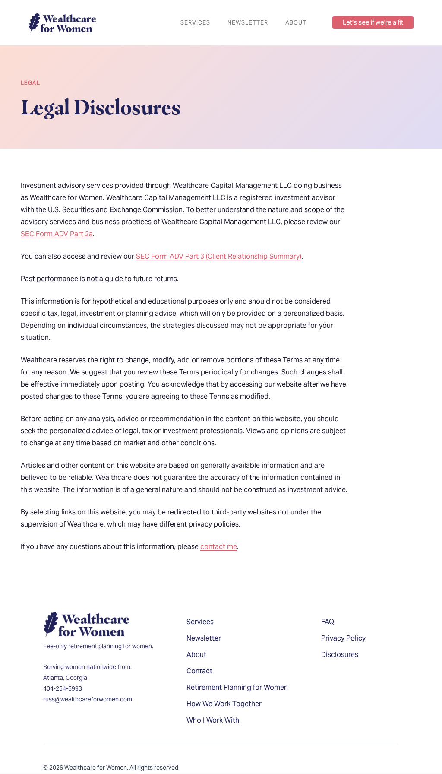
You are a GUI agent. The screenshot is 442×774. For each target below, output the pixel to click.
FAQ (327, 621)
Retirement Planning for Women (237, 687)
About (295, 22)
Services (200, 621)
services (195, 22)
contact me (218, 546)
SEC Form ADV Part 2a (57, 233)
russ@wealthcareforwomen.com (87, 699)
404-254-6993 (62, 688)
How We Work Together (224, 703)
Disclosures (339, 654)
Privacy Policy (343, 638)
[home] (62, 22)
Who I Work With (212, 720)
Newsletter (203, 638)
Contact (199, 671)
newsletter (247, 22)
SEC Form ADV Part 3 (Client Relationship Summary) (218, 256)
